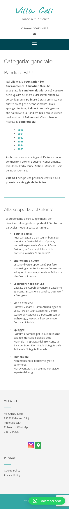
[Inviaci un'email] (34, 34)
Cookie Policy (12, 470)
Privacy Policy (12, 475)
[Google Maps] (38, 445)
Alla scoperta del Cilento (29, 209)
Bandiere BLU (18, 72)
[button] (34, 44)
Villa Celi (34, 11)
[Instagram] (31, 445)
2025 (20, 149)
